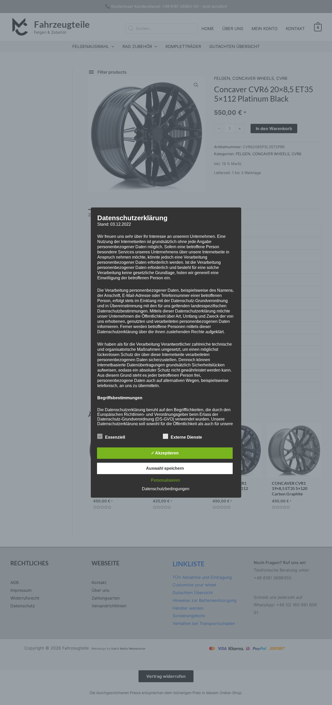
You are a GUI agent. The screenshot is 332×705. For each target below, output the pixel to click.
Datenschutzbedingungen (165, 489)
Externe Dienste (186, 437)
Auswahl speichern (165, 468)
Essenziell (115, 437)
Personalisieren (165, 480)
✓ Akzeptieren (165, 453)
